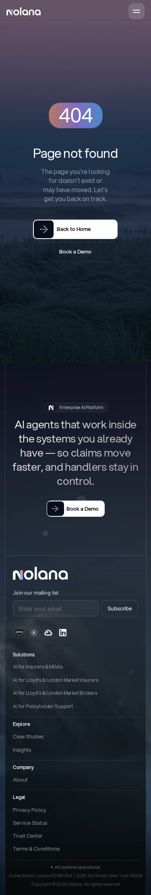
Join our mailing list (36, 592)
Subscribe (120, 608)
